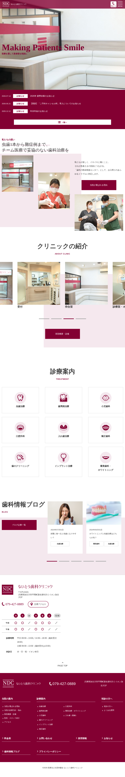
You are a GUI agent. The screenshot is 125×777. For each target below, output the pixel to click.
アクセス (7, 722)
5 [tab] (101, 561)
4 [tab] (81, 318)
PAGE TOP (63, 666)
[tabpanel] (86, 285)
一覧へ (64, 122)
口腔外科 (68, 706)
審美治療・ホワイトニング (75, 711)
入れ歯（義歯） (71, 715)
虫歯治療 (42, 706)
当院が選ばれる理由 (98, 185)
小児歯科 (42, 715)
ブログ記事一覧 (19, 525)
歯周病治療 (43, 711)
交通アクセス (40, 604)
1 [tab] (44, 318)
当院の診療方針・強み (12, 710)
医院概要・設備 (62, 334)
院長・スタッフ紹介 (12, 718)
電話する (113, 6)
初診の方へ (108, 706)
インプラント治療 (46, 724)
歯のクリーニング (46, 720)
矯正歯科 (42, 729)
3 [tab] (68, 318)
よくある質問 (109, 710)
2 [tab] (56, 318)
